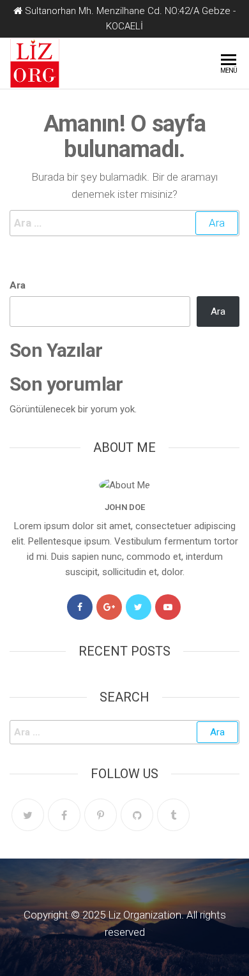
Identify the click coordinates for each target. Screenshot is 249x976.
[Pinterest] (100, 815)
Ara (18, 285)
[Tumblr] (173, 815)
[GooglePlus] (109, 607)
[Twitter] (138, 607)
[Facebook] (80, 607)
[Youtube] (168, 607)
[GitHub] (137, 815)
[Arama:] (124, 223)
